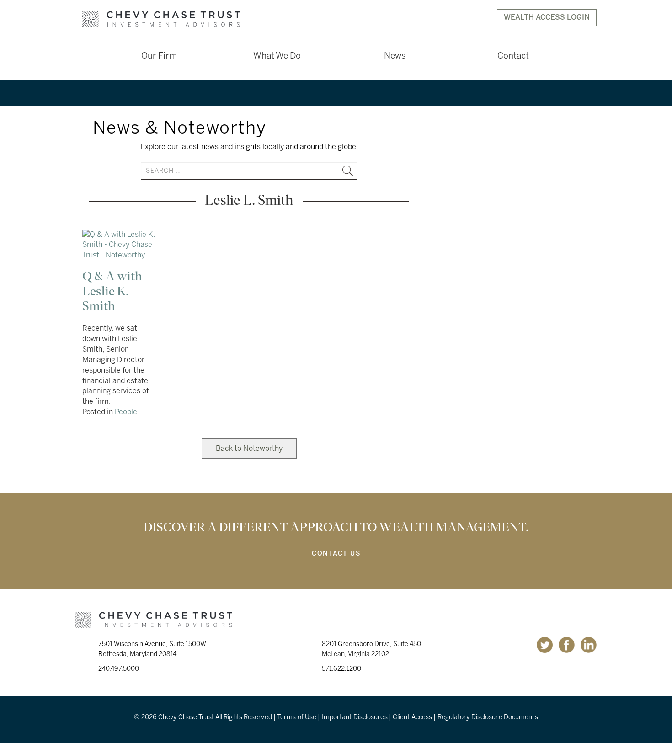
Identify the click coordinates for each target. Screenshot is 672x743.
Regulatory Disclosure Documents (487, 717)
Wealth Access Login (547, 17)
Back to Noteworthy (249, 448)
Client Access (412, 717)
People (126, 411)
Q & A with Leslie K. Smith (112, 292)
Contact (513, 55)
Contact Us (336, 553)
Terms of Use (296, 717)
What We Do (277, 55)
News (395, 55)
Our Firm (159, 55)
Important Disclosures (355, 717)
